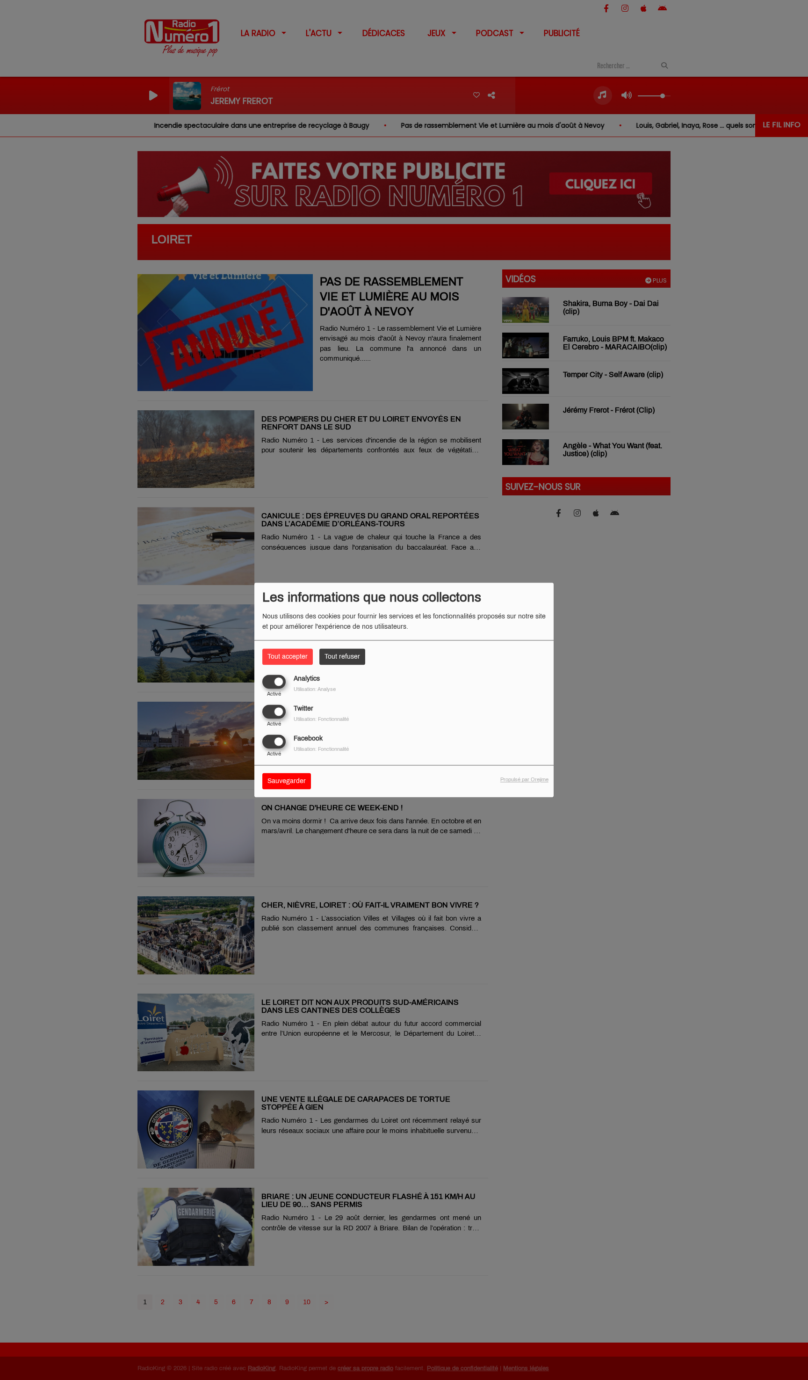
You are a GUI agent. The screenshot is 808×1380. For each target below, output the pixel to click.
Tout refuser (342, 656)
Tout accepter (287, 656)
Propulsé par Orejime (524, 780)
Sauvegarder (286, 781)
